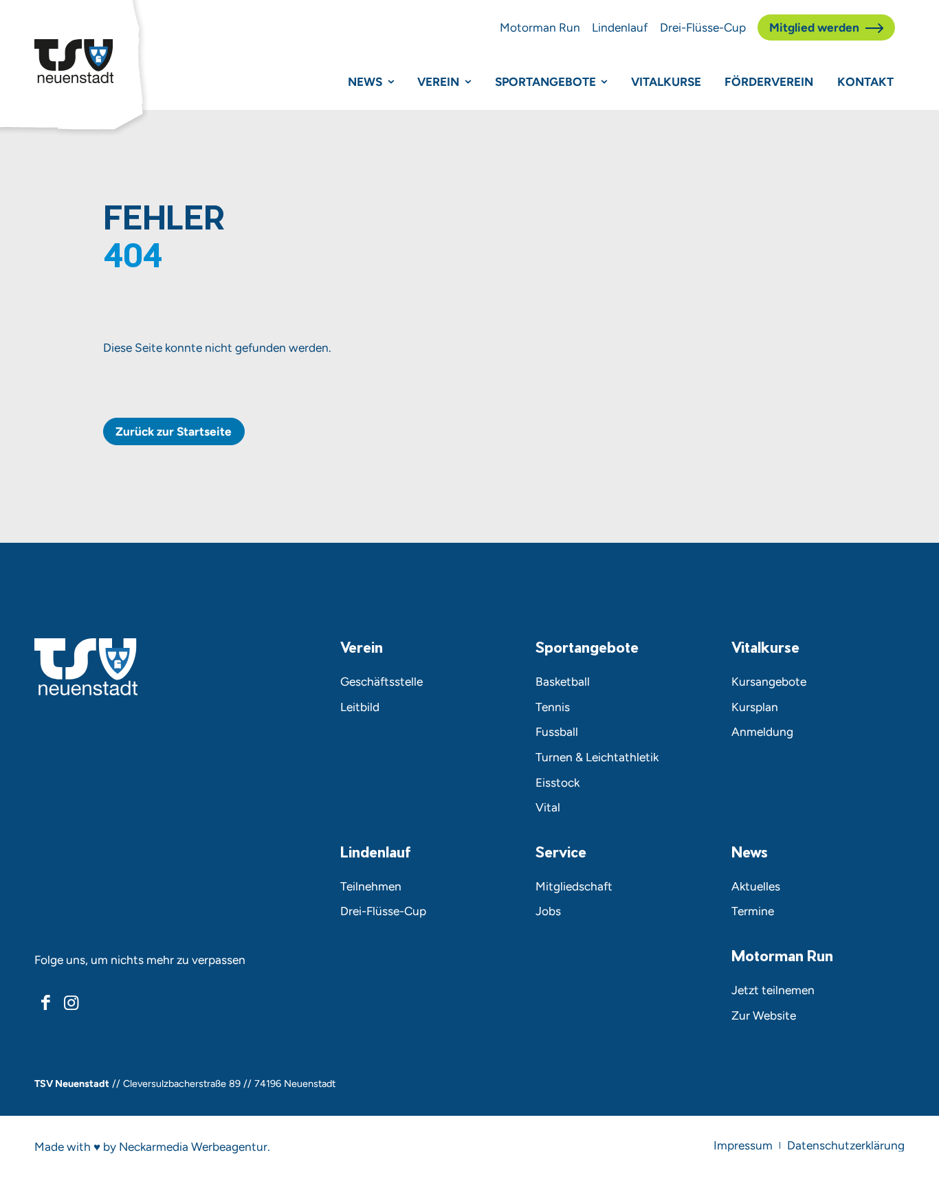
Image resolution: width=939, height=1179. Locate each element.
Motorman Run (540, 27)
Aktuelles (755, 886)
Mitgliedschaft (573, 886)
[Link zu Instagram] (71, 1002)
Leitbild (359, 707)
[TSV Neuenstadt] (73, 61)
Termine (752, 911)
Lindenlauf (620, 27)
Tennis (552, 707)
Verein (438, 82)
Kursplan (754, 707)
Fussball (556, 732)
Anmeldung (762, 732)
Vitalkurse (666, 82)
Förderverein (769, 82)
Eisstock (557, 782)
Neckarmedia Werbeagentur (193, 1147)
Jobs (548, 911)
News (365, 82)
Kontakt (865, 82)
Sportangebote (545, 82)
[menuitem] (743, 1145)
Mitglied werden (814, 27)
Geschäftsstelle (381, 681)
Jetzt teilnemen (773, 990)
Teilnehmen (370, 886)
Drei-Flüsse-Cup (703, 27)
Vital (547, 807)
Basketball (562, 681)
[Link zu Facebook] (45, 1002)
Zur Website (763, 1015)
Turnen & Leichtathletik (597, 757)
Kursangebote (768, 681)
